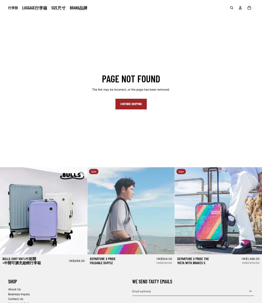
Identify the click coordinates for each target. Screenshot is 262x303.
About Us (14, 289)
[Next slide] (81, 210)
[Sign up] (250, 291)
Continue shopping (131, 104)
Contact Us (15, 299)
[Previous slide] (6, 210)
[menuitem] (34, 7)
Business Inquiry (19, 294)
